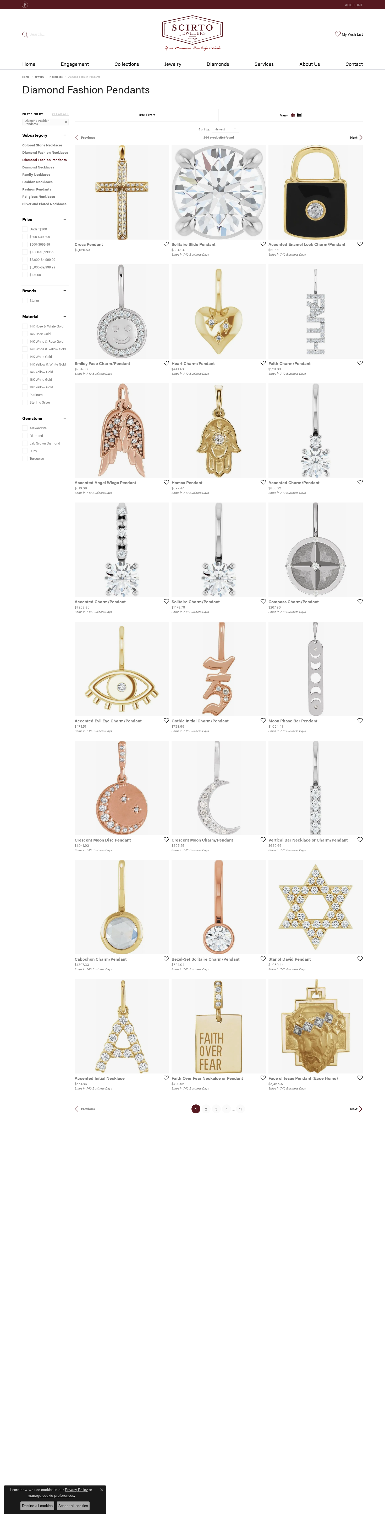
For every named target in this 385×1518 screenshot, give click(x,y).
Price (27, 219)
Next (354, 137)
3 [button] (216, 1109)
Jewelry (172, 63)
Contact (354, 63)
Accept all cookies (73, 1506)
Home (28, 63)
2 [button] (206, 1109)
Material (30, 316)
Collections (126, 63)
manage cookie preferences (51, 1495)
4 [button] (227, 1109)
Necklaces (56, 76)
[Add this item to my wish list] (165, 244)
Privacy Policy (76, 1490)
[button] (353, 4)
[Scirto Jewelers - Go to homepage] (192, 34)
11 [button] (240, 1109)
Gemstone (32, 418)
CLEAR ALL (60, 113)
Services (264, 63)
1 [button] (197, 1109)
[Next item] (260, 192)
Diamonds (218, 63)
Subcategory (34, 135)
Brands (29, 291)
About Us (309, 63)
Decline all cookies (37, 1506)
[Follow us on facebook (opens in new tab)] (25, 5)
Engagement (75, 63)
